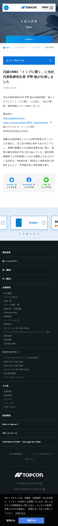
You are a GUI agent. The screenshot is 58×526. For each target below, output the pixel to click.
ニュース (8, 399)
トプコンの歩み (11, 297)
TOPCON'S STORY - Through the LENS (21, 442)
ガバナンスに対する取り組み (16, 328)
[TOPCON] (29, 7)
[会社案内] (29, 223)
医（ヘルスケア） (10, 261)
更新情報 (8, 395)
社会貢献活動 (10, 373)
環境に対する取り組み (13, 362)
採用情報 (6, 416)
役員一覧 (8, 301)
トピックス (36, 48)
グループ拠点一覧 (11, 305)
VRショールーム (9, 433)
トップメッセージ (11, 320)
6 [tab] (39, 233)
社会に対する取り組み (13, 366)
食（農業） (7, 270)
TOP (8, 48)
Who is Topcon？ (10, 424)
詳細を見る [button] (20, 513)
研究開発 (8, 340)
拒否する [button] (10, 520)
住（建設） (7, 279)
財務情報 (8, 317)
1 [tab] (20, 233)
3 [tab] (27, 233)
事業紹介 (8, 324)
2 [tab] (24, 233)
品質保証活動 (10, 344)
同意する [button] (31, 520)
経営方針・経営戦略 (12, 309)
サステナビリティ (10, 352)
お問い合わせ (10, 407)
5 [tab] (35, 233)
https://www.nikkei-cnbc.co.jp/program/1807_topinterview (25, 120)
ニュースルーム (20, 48)
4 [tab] (31, 233)
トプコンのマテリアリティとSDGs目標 (21, 358)
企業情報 (6, 288)
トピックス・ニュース (13, 377)
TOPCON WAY (10, 313)
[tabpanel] (29, 223)
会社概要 (8, 293)
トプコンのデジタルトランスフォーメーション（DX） (27, 332)
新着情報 (8, 392)
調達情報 (8, 336)
